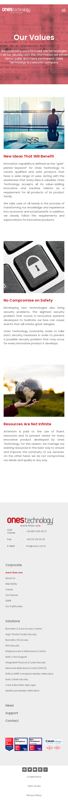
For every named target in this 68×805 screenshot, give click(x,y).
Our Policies (11, 595)
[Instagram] (45, 769)
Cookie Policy (34, 776)
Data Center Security (16, 679)
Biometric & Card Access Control (23, 628)
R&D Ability (11, 583)
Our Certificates (13, 606)
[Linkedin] (40, 769)
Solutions (12, 621)
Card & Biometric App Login (20, 685)
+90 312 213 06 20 (35, 539)
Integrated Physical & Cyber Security (25, 662)
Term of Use (34, 786)
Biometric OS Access (16, 639)
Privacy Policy (34, 795)
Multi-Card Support (16, 656)
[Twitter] (30, 769)
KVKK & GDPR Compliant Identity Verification (29, 673)
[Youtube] (35, 769)
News (9, 705)
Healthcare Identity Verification (22, 690)
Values (9, 589)
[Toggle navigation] (63, 10)
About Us (10, 578)
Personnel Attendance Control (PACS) (25, 668)
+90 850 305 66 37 (36, 531)
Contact (12, 721)
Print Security (12, 645)
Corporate (13, 565)
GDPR (8, 600)
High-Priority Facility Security (21, 634)
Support (11, 713)
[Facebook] (24, 769)
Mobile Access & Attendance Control (25, 651)
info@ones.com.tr (36, 546)
